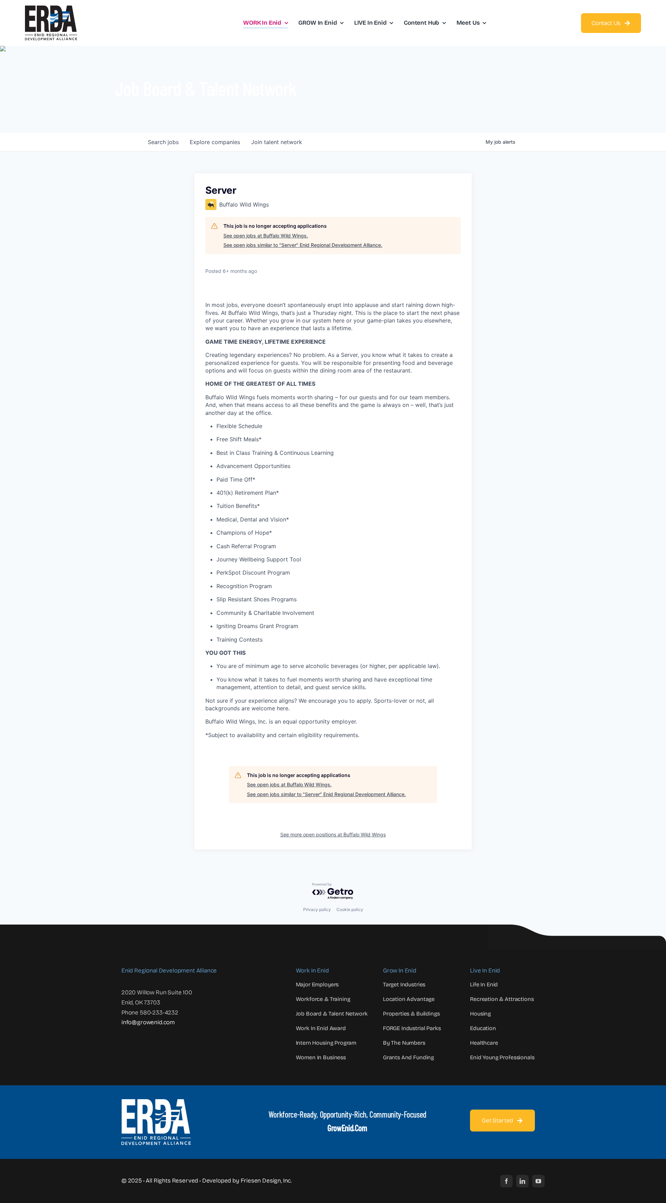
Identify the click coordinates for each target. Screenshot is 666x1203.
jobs (163, 142)
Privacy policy (317, 909)
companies (215, 142)
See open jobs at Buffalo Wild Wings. (265, 236)
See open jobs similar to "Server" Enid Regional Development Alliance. (302, 245)
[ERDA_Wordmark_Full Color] (51, 8)
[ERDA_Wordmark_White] (156, 1102)
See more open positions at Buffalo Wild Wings (333, 834)
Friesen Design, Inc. (266, 1180)
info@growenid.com (148, 1022)
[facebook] (506, 1181)
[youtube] (538, 1181)
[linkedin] (522, 1181)
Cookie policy (349, 909)
